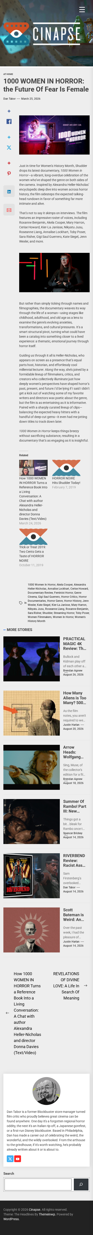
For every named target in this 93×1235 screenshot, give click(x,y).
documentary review (40, 592)
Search (8, 1174)
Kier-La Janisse (61, 604)
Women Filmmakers (39, 617)
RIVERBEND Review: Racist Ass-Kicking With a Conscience (74, 867)
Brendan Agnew (72, 670)
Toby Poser (82, 613)
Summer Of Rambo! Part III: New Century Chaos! (74, 811)
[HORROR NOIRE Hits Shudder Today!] (66, 468)
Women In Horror (63, 617)
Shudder (47, 613)
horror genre (55, 600)
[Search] (81, 1184)
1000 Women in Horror (41, 584)
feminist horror (63, 592)
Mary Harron (78, 604)
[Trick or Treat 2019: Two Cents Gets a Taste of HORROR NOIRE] (33, 537)
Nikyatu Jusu (36, 609)
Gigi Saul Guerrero (49, 596)
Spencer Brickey (72, 833)
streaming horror (64, 613)
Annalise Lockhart (58, 588)
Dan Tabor (9, 98)
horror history (72, 600)
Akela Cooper (64, 584)
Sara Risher (34, 613)
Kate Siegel (43, 604)
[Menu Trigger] (82, 9)
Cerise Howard (79, 588)
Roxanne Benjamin (77, 609)
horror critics (69, 596)
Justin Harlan (71, 724)
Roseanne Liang (54, 609)
